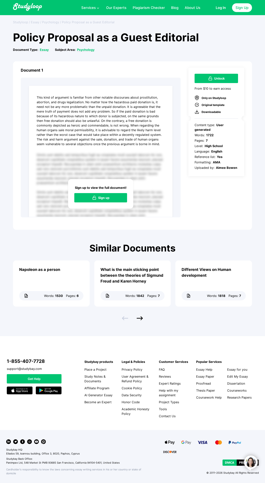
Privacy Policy (132, 369)
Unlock (219, 78)
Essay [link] (35, 22)
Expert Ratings (170, 383)
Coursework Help (209, 397)
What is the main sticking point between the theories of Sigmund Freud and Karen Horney (131, 275)
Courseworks (237, 390)
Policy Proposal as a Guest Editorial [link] (88, 22)
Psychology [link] (50, 22)
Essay (44, 50)
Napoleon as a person (39, 269)
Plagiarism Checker (149, 8)
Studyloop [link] (20, 22)
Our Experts (116, 8)
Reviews (165, 376)
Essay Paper (205, 376)
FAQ (162, 369)
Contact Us (167, 416)
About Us (192, 8)
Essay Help (204, 369)
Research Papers (239, 397)
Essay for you (237, 369)
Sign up (103, 198)
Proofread (203, 383)
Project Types (169, 402)
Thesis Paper (205, 390)
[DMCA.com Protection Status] (241, 463)
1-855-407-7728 (26, 361)
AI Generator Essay (98, 395)
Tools (163, 409)
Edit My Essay (237, 376)
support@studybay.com (24, 369)
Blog (174, 8)
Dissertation (236, 383)
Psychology (85, 50)
